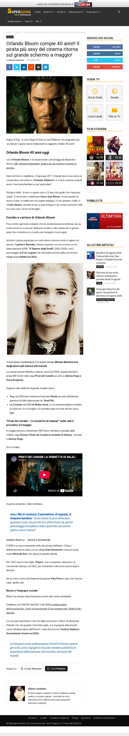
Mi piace (117, 47)
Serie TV (29, 21)
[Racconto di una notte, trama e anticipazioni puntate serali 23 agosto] (91, 275)
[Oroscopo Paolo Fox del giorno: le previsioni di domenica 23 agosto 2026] (91, 291)
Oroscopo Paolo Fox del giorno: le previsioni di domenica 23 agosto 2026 (109, 292)
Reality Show (14, 21)
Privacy (75, 718)
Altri (37, 21)
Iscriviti (116, 67)
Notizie (18, 32)
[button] (119, 11)
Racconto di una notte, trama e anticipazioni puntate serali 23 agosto (108, 276)
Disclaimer (86, 718)
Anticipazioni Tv (76, 11)
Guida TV (47, 11)
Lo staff (43, 718)
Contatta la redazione (59, 718)
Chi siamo (32, 718)
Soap (99, 283)
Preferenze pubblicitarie (104, 718)
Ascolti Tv (61, 11)
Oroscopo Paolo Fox (105, 299)
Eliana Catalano (16, 60)
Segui (118, 53)
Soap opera (92, 11)
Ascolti (100, 267)
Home (38, 11)
